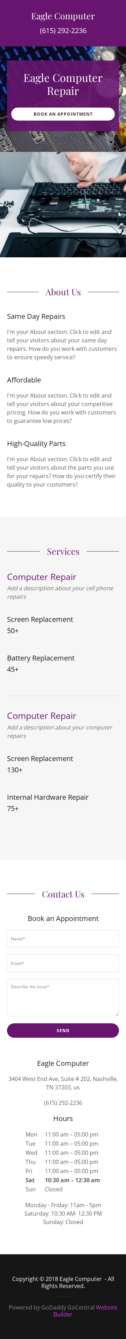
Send (63, 1031)
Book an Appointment (63, 114)
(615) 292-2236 (63, 30)
